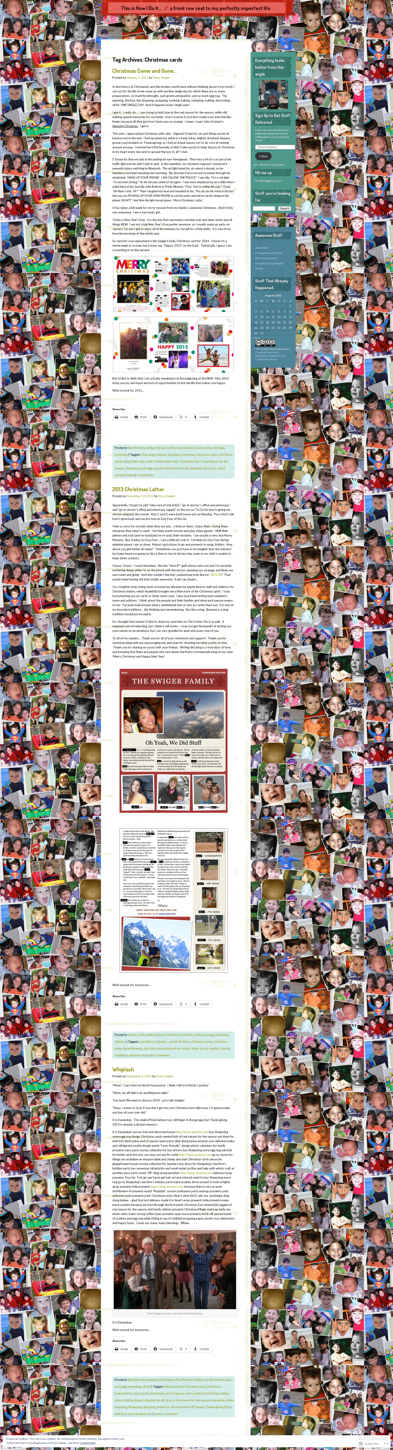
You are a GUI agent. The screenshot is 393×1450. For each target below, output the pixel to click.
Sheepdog (135, 1407)
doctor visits (136, 1035)
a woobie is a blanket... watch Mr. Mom (164, 1041)
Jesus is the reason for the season (187, 1400)
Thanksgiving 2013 (218, 1407)
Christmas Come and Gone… (144, 70)
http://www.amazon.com (192, 1132)
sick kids (149, 1048)
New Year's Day (176, 461)
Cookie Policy (88, 1443)
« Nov (256, 337)
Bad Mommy (136, 448)
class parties (141, 1393)
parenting (121, 454)
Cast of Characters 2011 (164, 30)
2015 (144, 454)
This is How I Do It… (141, 8)
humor (200, 448)
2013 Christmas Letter (138, 489)
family (150, 448)
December (158, 1393)
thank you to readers (205, 1048)
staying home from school (173, 1048)
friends (159, 448)
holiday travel (133, 1400)
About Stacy (130, 30)
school (146, 1386)
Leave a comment (166, 1414)
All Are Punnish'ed (266, 258)
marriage (218, 448)
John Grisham (155, 461)
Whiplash (123, 1069)
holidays (188, 448)
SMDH (259, 268)
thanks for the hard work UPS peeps (180, 1407)
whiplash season (140, 1055)
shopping (149, 1407)
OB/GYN (215, 575)
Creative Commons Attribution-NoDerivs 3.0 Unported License (270, 356)
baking (150, 1380)
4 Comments (161, 1055)
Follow (263, 156)
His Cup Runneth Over (268, 253)
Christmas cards (207, 454)
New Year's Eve (197, 461)
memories (217, 1400)
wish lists (120, 1414)
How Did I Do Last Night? (269, 263)
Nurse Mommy (132, 1048)
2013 (194, 30)
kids (208, 448)
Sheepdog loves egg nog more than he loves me (157, 468)
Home (109, 30)
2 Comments (145, 475)
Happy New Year (134, 461)
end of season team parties (184, 1393)
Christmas (188, 454)
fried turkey (211, 1393)
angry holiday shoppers (164, 454)
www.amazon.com (140, 1414)
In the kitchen (215, 1380)
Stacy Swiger (161, 77)
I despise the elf (154, 1400)
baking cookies (173, 1386)
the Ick (225, 1048)
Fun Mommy (174, 448)
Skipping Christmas (202, 468)
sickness (120, 1041)
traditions (121, 1055)
